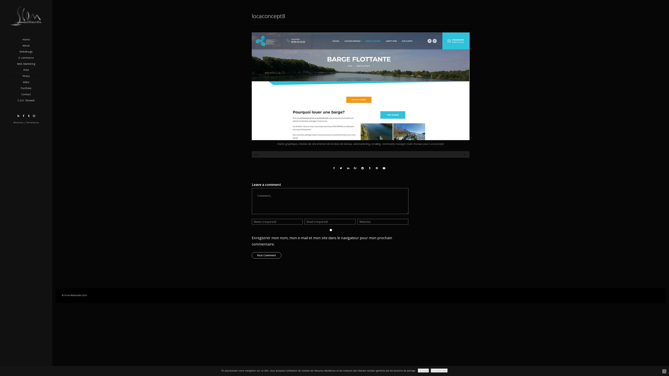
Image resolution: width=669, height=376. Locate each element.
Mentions (18, 122)
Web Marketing (26, 63)
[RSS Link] (18, 116)
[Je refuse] (664, 371)
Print (26, 70)
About (26, 45)
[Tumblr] (28, 116)
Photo (26, 76)
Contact (26, 94)
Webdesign (26, 51)
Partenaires (32, 122)
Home (26, 39)
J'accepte (423, 370)
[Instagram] (34, 116)
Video (26, 82)
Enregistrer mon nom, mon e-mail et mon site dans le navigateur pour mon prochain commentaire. (322, 241)
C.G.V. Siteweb (26, 100)
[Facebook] (23, 116)
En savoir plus (439, 370)
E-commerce (26, 57)
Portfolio (26, 88)
